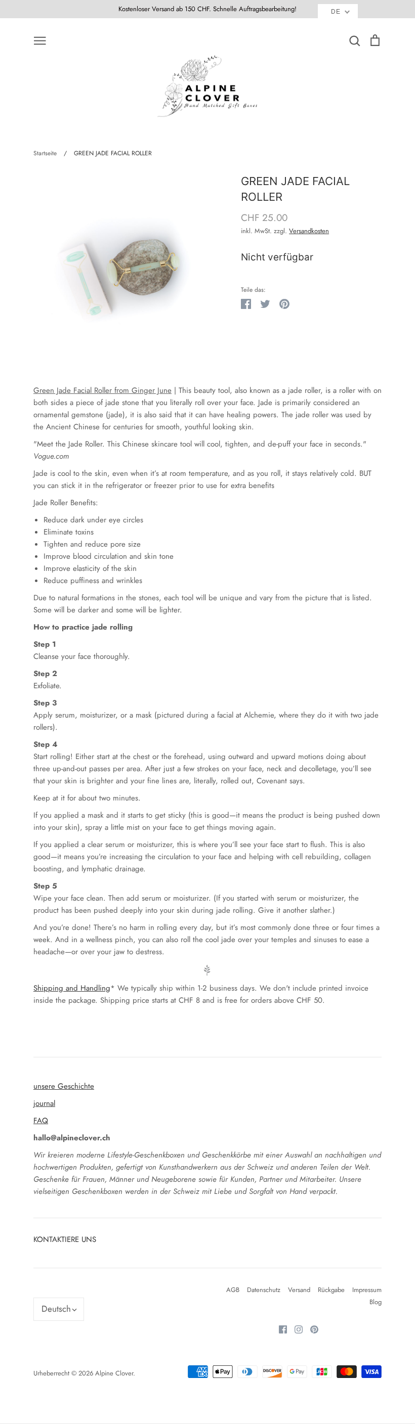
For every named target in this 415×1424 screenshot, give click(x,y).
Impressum (367, 1290)
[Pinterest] (310, 1328)
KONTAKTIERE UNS (64, 1239)
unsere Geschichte (63, 1086)
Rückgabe (331, 1290)
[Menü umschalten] (40, 40)
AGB (232, 1290)
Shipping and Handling (71, 988)
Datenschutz (263, 1290)
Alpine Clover (114, 1373)
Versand (299, 1290)
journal (44, 1103)
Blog (375, 1302)
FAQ (40, 1120)
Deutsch (56, 1309)
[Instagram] (295, 1328)
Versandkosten (309, 231)
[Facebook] (279, 1328)
